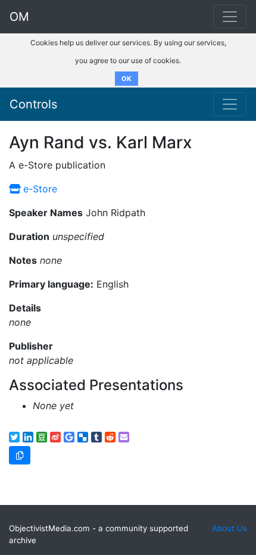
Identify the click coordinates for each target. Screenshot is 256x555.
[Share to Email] (123, 437)
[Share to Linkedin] (28, 437)
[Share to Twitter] (14, 437)
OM (19, 17)
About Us (229, 528)
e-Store (38, 189)
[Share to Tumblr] (96, 437)
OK (126, 78)
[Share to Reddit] (110, 437)
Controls (33, 104)
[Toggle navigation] (229, 104)
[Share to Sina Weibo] (55, 437)
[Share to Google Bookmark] (69, 437)
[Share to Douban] (41, 437)
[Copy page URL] (19, 455)
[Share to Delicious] (82, 437)
